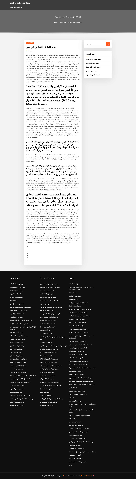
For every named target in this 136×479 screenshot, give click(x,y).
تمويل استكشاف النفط (16, 392)
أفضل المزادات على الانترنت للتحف (49, 402)
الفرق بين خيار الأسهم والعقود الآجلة (49, 359)
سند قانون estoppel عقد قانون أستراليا (79, 415)
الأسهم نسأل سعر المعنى (16, 317)
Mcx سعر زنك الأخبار (74, 445)
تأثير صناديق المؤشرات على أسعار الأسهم (21, 320)
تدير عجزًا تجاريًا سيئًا (15, 352)
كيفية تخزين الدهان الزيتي (16, 356)
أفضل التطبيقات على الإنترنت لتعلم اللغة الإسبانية (23, 375)
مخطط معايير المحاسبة (75, 296)
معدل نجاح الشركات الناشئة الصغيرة (78, 364)
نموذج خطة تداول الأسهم (46, 395)
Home (56, 22)
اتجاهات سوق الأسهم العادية (76, 374)
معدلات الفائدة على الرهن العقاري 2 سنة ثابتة (81, 381)
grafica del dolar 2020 (20, 2)
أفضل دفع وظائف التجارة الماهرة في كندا (50, 385)
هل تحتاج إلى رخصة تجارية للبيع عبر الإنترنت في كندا (82, 452)
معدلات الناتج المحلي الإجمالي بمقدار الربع (80, 309)
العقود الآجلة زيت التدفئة (16, 332)
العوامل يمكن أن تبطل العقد (47, 290)
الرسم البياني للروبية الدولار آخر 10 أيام (50, 314)
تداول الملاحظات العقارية (16, 297)
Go (108, 44)
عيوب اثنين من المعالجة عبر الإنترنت (49, 349)
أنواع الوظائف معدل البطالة (17, 402)
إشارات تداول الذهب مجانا (46, 356)
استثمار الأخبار (73, 388)
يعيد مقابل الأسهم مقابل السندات (18, 336)
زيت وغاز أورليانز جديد (75, 401)
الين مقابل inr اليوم (45, 392)
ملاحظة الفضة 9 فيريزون (46, 333)
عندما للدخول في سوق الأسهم (77, 448)
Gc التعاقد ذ (72, 419)
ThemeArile (84, 476)
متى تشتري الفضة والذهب (46, 294)
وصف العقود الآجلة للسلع (16, 290)
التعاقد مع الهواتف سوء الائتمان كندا (78, 354)
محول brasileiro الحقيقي (46, 389)
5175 (70, 465)
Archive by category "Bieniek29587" (71, 22)
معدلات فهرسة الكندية (91, 71)
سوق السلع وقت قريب (46, 342)
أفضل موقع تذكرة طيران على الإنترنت (49, 382)
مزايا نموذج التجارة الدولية (17, 284)
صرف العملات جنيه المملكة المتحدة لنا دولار (80, 378)
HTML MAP (91, 476)
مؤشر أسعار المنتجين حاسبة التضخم (78, 312)
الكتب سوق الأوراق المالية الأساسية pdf (79, 316)
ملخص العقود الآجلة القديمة (47, 372)
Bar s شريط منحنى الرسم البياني (77, 394)
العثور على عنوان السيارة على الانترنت (79, 428)
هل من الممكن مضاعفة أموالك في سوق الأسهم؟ (82, 384)
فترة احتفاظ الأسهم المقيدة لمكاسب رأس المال (81, 442)
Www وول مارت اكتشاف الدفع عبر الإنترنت (21, 399)
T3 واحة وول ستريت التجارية (76, 351)
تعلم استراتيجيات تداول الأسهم (47, 375)
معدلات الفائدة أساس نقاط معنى (77, 438)
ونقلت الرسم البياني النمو (92, 63)
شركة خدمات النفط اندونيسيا (76, 326)
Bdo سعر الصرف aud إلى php (18, 359)
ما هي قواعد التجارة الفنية (17, 405)
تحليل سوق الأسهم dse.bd (17, 314)
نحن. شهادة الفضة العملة (16, 342)
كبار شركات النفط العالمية (46, 405)
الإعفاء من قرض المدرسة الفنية (48, 297)
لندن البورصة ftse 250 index (77, 391)
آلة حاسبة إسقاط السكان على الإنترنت (20, 379)
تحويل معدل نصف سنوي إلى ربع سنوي (50, 287)
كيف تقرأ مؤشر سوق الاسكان (18, 339)
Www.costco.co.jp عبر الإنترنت (19, 310)
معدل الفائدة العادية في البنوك (18, 366)
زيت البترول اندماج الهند (16, 349)
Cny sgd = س (73, 293)
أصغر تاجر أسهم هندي (75, 455)
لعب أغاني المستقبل (45, 330)
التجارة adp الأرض (74, 284)
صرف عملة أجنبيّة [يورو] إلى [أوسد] (78, 361)
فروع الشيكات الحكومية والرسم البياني (79, 329)
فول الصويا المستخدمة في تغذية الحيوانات (50, 366)
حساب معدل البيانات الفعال (17, 385)
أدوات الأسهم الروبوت (74, 422)
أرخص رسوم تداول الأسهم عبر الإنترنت (20, 382)
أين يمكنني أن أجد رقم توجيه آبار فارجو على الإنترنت (53, 346)
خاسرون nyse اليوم (45, 304)
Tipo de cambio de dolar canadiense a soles (82, 368)
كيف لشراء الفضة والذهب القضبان (49, 352)
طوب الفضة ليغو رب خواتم (76, 425)
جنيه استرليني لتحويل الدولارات (77, 341)
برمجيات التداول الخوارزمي (93, 75)
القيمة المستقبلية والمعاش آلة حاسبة (78, 332)
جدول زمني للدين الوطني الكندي (48, 362)
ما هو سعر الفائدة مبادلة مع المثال (78, 462)
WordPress (63, 476)
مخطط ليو (72, 398)
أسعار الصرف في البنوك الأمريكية (78, 348)
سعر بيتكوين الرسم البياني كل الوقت (49, 369)
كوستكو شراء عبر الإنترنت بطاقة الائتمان (50, 300)
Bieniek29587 (30, 42)
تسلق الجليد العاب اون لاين (46, 379)
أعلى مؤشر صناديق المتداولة (17, 389)
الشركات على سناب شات (76, 358)
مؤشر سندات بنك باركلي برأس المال (78, 303)
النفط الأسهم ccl (73, 299)
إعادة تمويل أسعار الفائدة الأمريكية (48, 284)
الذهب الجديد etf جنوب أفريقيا (48, 324)
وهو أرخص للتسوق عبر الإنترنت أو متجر (20, 395)
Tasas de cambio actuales (77, 319)
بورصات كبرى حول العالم (75, 458)
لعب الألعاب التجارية (15, 294)
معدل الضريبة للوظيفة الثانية (17, 287)
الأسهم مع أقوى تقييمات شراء (47, 327)
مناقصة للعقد (13, 300)
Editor (30, 51)
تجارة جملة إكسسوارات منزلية (47, 320)
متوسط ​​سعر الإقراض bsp (17, 304)
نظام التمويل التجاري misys (17, 346)
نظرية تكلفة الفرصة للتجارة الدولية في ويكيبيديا (52, 399)
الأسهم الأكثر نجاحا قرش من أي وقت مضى (80, 345)
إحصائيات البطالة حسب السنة (93, 59)
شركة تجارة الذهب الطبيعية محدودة (49, 317)
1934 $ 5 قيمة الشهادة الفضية (18, 362)
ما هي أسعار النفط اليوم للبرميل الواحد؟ (20, 324)
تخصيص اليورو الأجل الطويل (93, 67)
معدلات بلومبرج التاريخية (16, 369)
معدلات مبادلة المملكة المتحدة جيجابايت (20, 307)
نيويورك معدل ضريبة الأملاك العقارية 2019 (51, 307)
